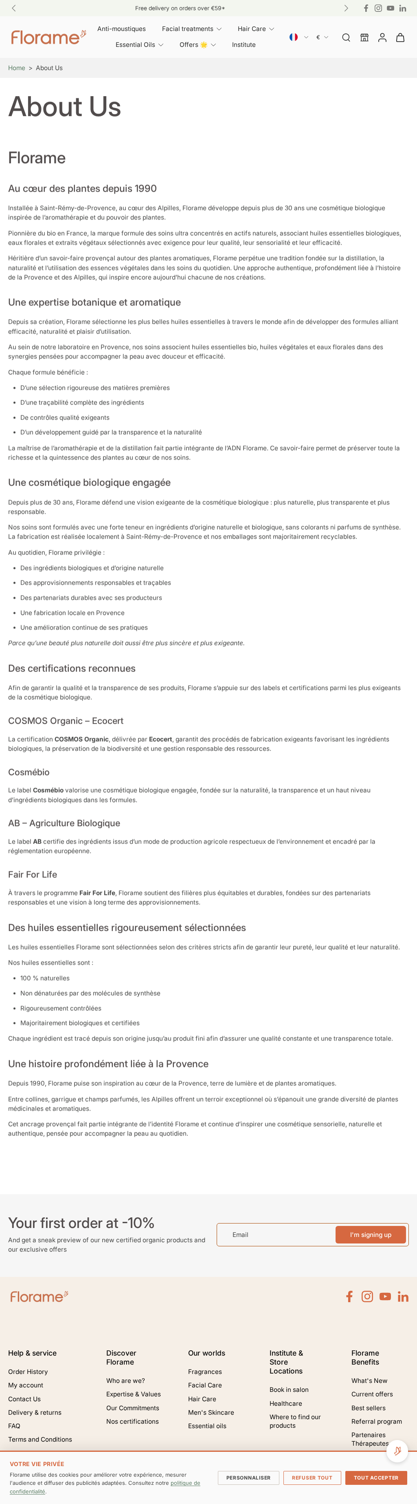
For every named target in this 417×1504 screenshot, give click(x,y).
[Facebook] (366, 8)
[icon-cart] (400, 37)
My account (25, 1385)
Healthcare (286, 1403)
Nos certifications (132, 1421)
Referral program (376, 1421)
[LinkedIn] (403, 1296)
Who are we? (125, 1381)
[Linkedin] (403, 8)
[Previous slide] (14, 8)
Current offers (372, 1394)
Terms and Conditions (40, 1439)
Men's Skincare (211, 1412)
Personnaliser (248, 1478)
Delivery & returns (34, 1412)
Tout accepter (376, 1478)
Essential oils (207, 1426)
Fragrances (205, 1372)
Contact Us (24, 1399)
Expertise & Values (133, 1394)
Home (16, 68)
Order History (28, 1372)
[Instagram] (378, 8)
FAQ (14, 1426)
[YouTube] (390, 8)
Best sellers (368, 1408)
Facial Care (205, 1385)
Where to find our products (295, 1421)
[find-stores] (364, 37)
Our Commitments (132, 1408)
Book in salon (289, 1390)
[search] (346, 37)
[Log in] (382, 37)
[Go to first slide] (346, 8)
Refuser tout (312, 1478)
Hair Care (202, 1399)
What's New (369, 1381)
